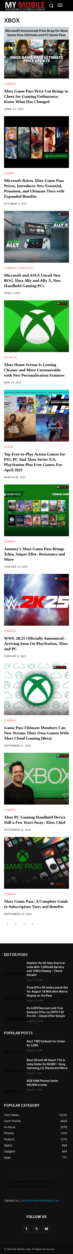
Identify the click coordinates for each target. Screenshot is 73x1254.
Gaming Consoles (18, 268)
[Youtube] (46, 1229)
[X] (36, 1229)
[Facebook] (26, 1229)
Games (9, 173)
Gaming (10, 84)
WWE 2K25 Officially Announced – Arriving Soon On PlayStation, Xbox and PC (36, 643)
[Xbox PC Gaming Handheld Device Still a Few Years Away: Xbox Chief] (36, 779)
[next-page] (32, 924)
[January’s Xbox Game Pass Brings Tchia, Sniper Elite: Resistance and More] (36, 510)
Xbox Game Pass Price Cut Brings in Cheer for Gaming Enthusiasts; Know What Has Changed (36, 96)
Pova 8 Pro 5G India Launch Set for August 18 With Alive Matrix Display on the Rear (47, 991)
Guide (9, 447)
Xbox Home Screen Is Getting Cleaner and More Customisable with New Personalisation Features (34, 369)
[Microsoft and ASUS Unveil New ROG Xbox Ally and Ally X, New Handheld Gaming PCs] (36, 237)
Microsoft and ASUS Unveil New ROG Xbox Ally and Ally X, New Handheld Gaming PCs (32, 280)
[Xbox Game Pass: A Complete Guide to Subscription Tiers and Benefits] (36, 863)
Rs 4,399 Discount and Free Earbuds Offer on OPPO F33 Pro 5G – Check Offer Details (46, 1012)
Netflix (10, 357)
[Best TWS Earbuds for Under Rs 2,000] (14, 1046)
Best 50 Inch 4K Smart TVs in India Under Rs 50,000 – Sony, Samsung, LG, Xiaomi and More (47, 1064)
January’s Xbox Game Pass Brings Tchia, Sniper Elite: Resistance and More (34, 554)
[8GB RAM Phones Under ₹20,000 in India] (14, 1086)
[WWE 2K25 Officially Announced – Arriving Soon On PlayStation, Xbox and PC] (36, 600)
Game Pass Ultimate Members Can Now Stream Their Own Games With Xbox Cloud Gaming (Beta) (36, 732)
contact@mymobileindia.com (39, 1200)
